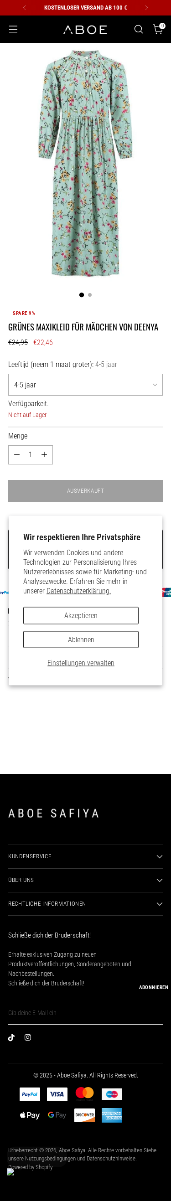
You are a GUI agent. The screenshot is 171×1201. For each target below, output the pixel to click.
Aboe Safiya (72, 1150)
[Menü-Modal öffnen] (13, 29)
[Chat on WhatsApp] (19, 1180)
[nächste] (146, 7)
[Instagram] (30, 1039)
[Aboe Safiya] (86, 29)
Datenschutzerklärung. (79, 591)
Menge (17, 436)
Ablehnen (81, 639)
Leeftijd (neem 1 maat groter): (62, 364)
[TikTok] (13, 1039)
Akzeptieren (81, 615)
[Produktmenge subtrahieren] (17, 455)
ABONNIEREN (153, 987)
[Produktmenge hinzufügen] (44, 455)
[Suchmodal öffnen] (138, 29)
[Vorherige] (25, 7)
